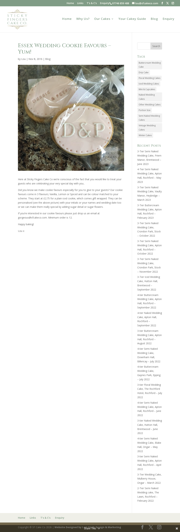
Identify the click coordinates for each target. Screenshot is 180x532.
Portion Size (144, 110)
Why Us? (83, 19)
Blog (154, 19)
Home (70, 3)
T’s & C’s (92, 3)
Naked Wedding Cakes (147, 96)
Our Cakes (102, 19)
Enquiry (104, 3)
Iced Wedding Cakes (149, 83)
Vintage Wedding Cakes (147, 127)
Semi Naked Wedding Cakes (149, 118)
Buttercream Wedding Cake (150, 64)
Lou (23, 59)
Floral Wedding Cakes (149, 78)
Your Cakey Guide (132, 19)
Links (80, 3)
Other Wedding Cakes (149, 104)
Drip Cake (144, 72)
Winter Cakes (145, 135)
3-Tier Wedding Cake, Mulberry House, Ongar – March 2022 (149, 479)
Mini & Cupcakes (147, 89)
